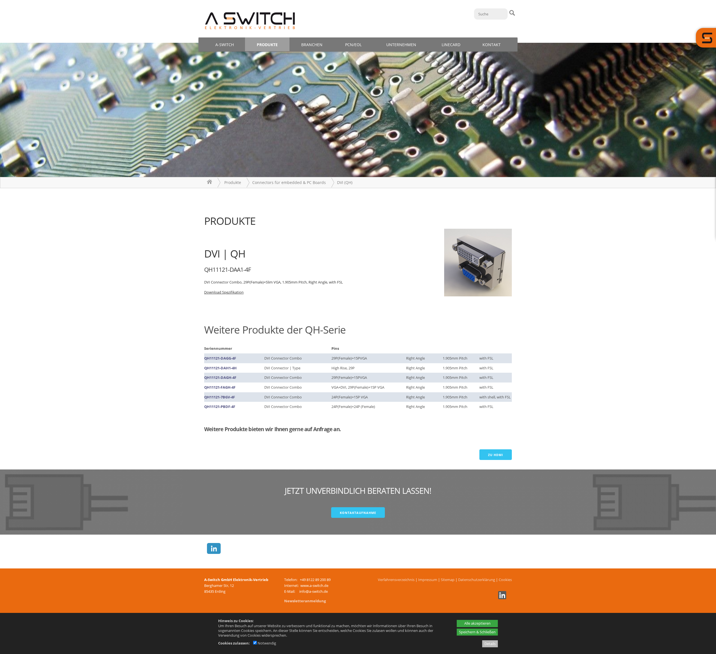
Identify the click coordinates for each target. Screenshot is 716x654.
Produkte (267, 44)
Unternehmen (401, 44)
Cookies (505, 579)
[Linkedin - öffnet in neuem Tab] (501, 597)
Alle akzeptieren (477, 623)
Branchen (311, 44)
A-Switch (224, 44)
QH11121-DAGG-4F (220, 358)
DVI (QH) (344, 182)
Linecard (451, 44)
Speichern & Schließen (477, 631)
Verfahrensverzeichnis (396, 579)
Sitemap (447, 579)
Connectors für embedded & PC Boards (289, 182)
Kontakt (491, 44)
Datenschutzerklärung (476, 579)
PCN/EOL (353, 44)
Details (490, 643)
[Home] (209, 182)
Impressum (427, 579)
